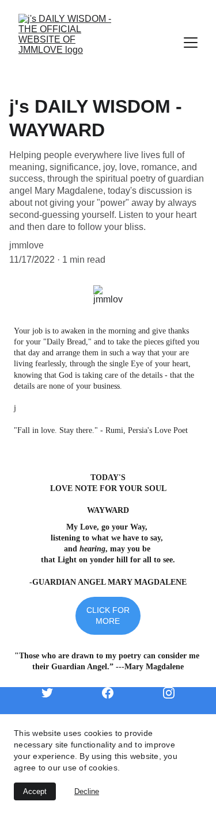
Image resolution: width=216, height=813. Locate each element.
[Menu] (191, 42)
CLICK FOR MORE (108, 615)
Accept (35, 791)
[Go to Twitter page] (53, 693)
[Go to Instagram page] (169, 693)
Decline (86, 791)
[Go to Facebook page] (113, 693)
